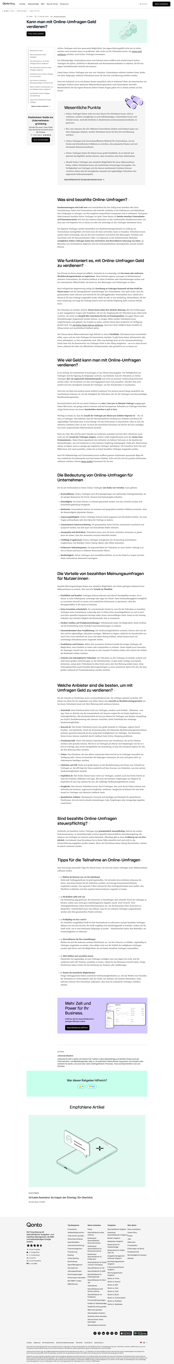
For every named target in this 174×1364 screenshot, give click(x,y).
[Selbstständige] (34, 4)
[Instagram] (107, 1333)
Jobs (129, 1239)
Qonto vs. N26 (113, 1285)
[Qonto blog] (9, 4)
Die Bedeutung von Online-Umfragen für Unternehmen (41, 75)
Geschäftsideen (73, 1242)
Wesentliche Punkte (36, 50)
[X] (99, 1333)
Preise (90, 1229)
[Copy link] (129, 200)
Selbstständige (21, 11)
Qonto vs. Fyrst (113, 1291)
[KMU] (44, 4)
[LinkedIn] (103, 1333)
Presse (129, 1236)
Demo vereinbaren (134, 1229)
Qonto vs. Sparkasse (115, 1304)
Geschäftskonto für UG (96, 1268)
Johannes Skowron (59, 16)
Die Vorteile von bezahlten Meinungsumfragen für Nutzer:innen (41, 82)
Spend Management (75, 1265)
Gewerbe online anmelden (97, 1316)
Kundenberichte (133, 1252)
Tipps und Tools (34, 11)
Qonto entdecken (161, 4)
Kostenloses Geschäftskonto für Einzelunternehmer (95, 1248)
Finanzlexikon (132, 1245)
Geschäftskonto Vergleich (117, 1229)
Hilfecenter (131, 1242)
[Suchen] (144, 4)
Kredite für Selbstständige (97, 1303)
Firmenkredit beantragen (97, 1300)
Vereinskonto (92, 1286)
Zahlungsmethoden (75, 1271)
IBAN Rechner (73, 1284)
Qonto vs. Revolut (114, 1282)
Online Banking (73, 1258)
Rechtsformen (73, 1268)
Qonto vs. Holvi (113, 1288)
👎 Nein (92, 1086)
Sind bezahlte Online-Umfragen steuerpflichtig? (40, 95)
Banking (71, 1255)
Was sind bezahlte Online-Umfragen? (38, 56)
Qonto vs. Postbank (115, 1301)
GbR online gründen (95, 1310)
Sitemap (130, 1258)
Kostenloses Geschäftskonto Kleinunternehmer (94, 1240)
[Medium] (116, 1333)
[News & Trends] (53, 4)
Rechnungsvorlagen (75, 1274)
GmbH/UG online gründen (97, 1307)
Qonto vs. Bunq (113, 1295)
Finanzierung (72, 1252)
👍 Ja (81, 1086)
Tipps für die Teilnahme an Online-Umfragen (41, 101)
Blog (12, 11)
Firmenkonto (72, 1229)
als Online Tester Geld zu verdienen (88, 325)
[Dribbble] (111, 1333)
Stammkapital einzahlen (96, 1313)
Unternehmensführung (76, 1245)
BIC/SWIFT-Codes (74, 1281)
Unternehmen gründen (76, 1236)
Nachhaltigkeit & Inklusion (137, 1255)
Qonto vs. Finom (113, 1278)
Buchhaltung (72, 1262)
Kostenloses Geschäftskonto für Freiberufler (95, 1256)
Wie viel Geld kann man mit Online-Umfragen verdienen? (41, 69)
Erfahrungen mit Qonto (135, 1249)
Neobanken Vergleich (115, 1241)
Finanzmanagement (75, 1249)
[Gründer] (24, 4)
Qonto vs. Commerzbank (116, 1298)
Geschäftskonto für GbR (96, 1271)
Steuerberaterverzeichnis (97, 1325)
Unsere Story (132, 1233)
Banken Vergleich (114, 1238)
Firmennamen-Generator (76, 1278)
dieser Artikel (87, 461)
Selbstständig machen (76, 1233)
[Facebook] (94, 1333)
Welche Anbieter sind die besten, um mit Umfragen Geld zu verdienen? (41, 88)
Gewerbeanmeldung (75, 1239)
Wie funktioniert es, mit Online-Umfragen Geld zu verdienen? (40, 62)
